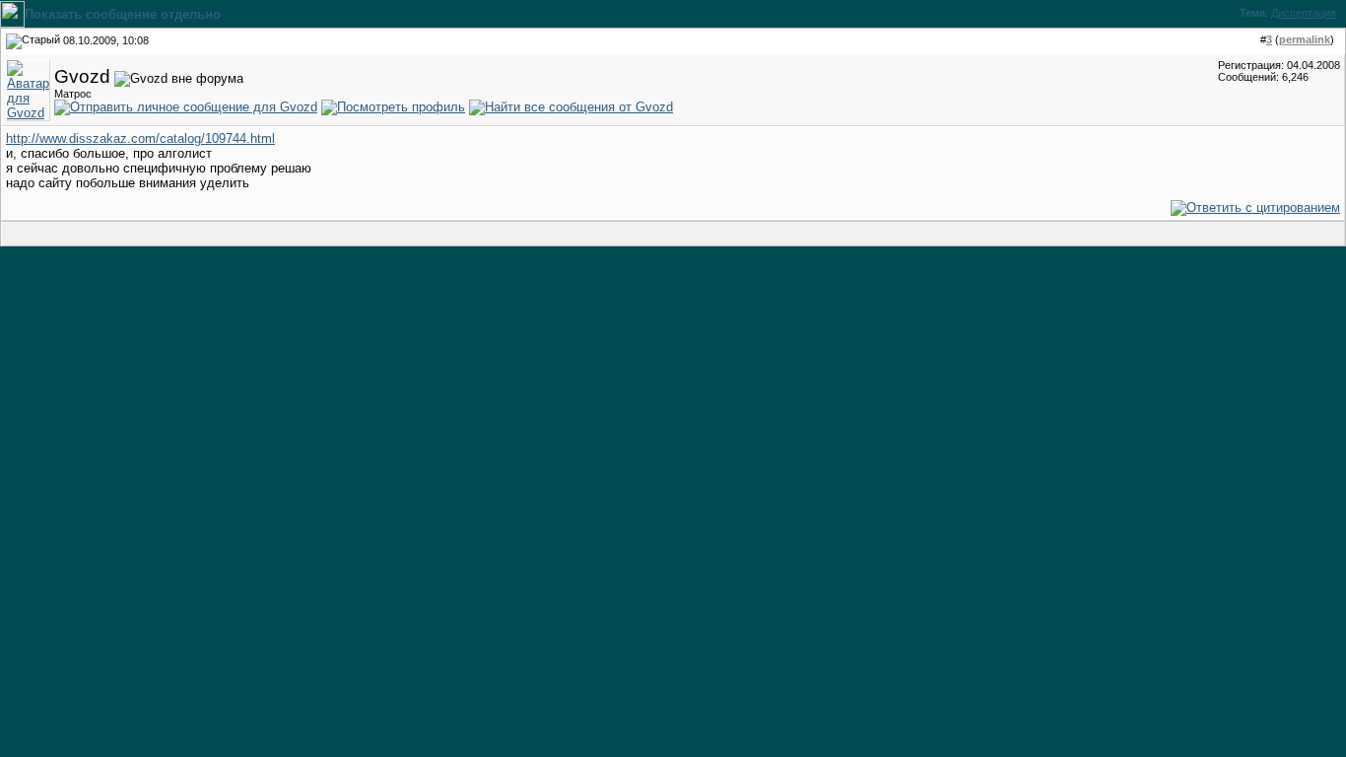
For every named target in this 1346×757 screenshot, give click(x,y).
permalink (1304, 39)
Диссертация (1303, 13)
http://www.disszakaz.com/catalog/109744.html (140, 138)
